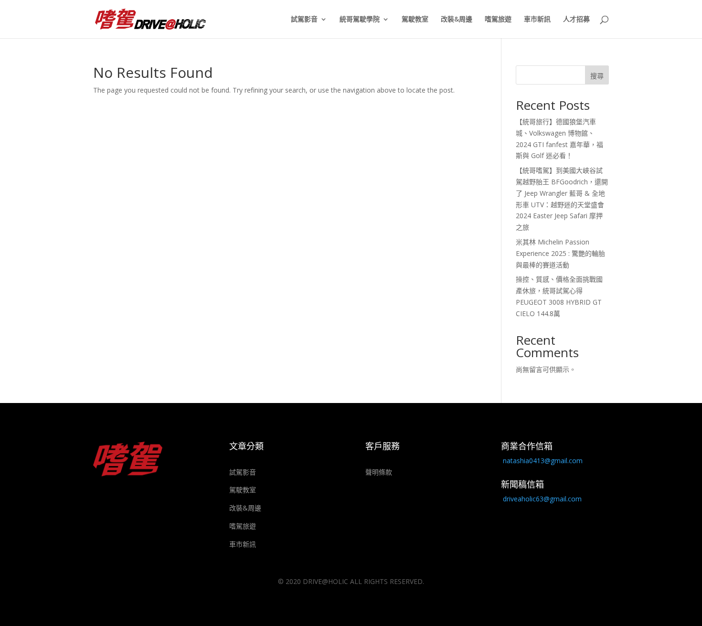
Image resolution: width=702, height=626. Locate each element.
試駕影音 (304, 19)
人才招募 (576, 19)
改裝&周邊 (456, 19)
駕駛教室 (415, 19)
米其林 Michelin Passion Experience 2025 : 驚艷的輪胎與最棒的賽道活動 (560, 253)
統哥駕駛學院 (360, 19)
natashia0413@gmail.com (543, 460)
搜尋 (597, 75)
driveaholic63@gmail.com (542, 498)
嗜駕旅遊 (498, 19)
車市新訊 (537, 19)
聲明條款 (378, 472)
